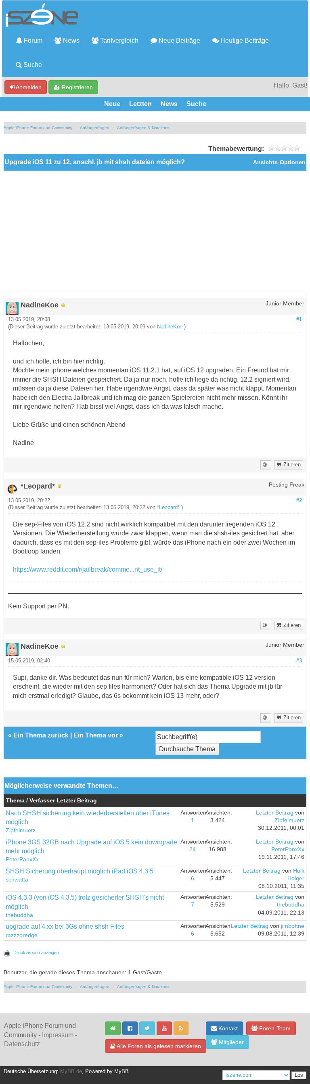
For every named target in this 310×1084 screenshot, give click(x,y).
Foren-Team (274, 1028)
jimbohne (292, 926)
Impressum (57, 1035)
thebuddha (19, 915)
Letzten (140, 103)
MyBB (121, 1071)
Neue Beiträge (178, 40)
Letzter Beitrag (274, 813)
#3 (299, 661)
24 (192, 849)
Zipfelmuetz (21, 830)
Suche (32, 64)
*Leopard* (168, 507)
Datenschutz (22, 1043)
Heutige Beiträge (244, 40)
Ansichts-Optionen (279, 162)
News (70, 40)
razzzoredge (22, 935)
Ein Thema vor (95, 735)
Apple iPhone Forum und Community (38, 127)
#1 (299, 319)
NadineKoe (169, 327)
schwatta (17, 880)
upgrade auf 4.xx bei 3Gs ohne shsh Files (65, 926)
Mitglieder (230, 1042)
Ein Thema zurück (41, 735)
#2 (299, 500)
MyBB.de (71, 1071)
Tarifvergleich (118, 40)
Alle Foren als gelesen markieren (158, 1046)
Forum (32, 40)
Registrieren (76, 87)
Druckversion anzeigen (36, 952)
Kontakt (227, 1028)
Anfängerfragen (94, 127)
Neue (112, 103)
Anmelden (28, 87)
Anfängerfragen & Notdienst (143, 127)
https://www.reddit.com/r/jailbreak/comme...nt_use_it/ (87, 569)
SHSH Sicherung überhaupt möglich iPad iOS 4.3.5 (79, 871)
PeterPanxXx (22, 859)
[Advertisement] (155, 231)
